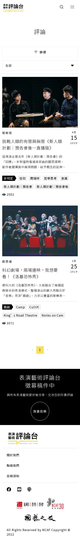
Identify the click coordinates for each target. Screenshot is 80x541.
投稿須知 (13, 476)
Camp (20, 307)
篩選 (43, 52)
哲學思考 (50, 178)
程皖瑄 (7, 133)
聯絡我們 (13, 465)
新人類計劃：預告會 (18, 186)
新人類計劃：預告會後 (52, 186)
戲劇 (7, 307)
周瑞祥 (35, 178)
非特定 (8, 178)
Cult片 (34, 307)
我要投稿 (40, 411)
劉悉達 (7, 261)
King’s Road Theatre (20, 315)
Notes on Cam (52, 315)
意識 (64, 178)
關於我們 (13, 455)
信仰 (22, 178)
